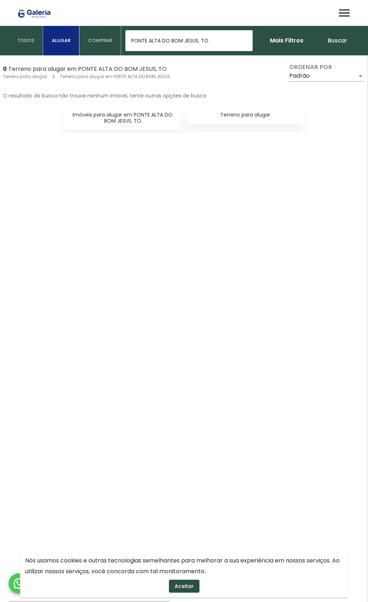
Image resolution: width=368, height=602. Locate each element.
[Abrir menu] (344, 12)
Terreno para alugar (25, 76)
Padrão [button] (299, 76)
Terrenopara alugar (245, 114)
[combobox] (189, 40)
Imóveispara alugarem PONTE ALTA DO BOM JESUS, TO (122, 117)
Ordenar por (310, 67)
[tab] (26, 40)
